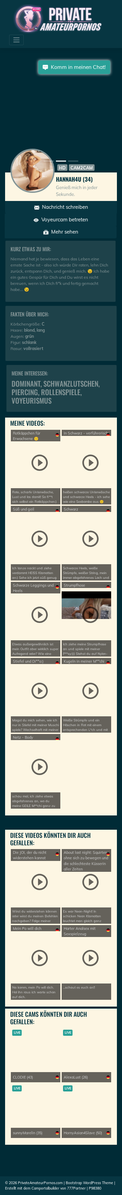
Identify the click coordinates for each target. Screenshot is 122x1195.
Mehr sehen (63, 231)
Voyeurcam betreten (63, 219)
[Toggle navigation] (16, 40)
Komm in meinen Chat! (77, 66)
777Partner (76, 1188)
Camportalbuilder (45, 1188)
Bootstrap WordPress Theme (89, 1183)
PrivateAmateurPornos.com (40, 1183)
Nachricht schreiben (63, 207)
